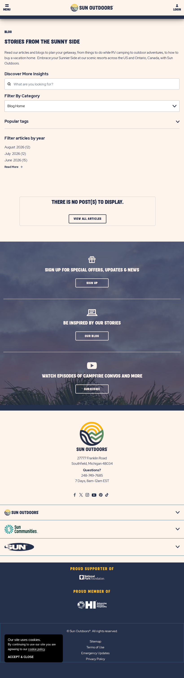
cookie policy (36, 649)
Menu (7, 9)
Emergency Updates (95, 653)
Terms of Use (95, 647)
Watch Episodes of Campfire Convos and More (92, 376)
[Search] (9, 84)
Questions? (92, 470)
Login (177, 9)
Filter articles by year (24, 138)
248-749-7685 (92, 475)
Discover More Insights (26, 73)
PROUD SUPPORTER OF (92, 569)
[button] (92, 282)
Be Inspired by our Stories (92, 323)
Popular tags (16, 121)
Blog (8, 32)
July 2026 (12, 153)
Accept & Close (21, 657)
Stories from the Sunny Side (42, 42)
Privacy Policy (95, 659)
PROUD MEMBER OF (92, 592)
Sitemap (95, 641)
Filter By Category (22, 95)
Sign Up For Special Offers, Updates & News (92, 270)
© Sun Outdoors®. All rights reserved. (92, 631)
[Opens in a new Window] (92, 578)
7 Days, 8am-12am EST (92, 481)
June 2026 (12, 160)
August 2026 (14, 147)
